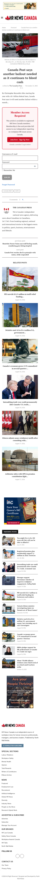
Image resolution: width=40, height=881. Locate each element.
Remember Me (9, 170)
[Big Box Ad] (20, 677)
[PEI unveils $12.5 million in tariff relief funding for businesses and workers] (20, 279)
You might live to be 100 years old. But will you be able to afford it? (26, 540)
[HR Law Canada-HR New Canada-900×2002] (20, 3)
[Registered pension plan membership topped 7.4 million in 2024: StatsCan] (8, 554)
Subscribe (5, 822)
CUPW (17, 191)
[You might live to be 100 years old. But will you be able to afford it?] (8, 541)
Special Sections (10, 751)
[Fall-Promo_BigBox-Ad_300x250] (20, 498)
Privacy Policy (6, 868)
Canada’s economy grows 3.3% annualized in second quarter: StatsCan (26, 636)
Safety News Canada (9, 836)
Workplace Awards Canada (11, 839)
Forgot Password (8, 184)
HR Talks (5, 842)
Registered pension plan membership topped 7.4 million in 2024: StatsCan (26, 553)
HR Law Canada (7, 832)
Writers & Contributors (9, 771)
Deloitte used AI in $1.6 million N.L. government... (20, 331)
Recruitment (6, 790)
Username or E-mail (9, 154)
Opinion (4, 765)
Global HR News (7, 797)
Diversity (4, 800)
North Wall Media (7, 846)
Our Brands (7, 829)
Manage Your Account (9, 825)
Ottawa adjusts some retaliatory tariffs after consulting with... (20, 439)
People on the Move (8, 807)
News (4, 780)
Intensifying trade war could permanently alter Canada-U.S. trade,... (20, 403)
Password (5, 162)
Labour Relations (7, 755)
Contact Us (7, 862)
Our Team (5, 865)
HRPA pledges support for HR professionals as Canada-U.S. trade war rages (27, 649)
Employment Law (7, 787)
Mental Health (6, 761)
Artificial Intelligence (8, 793)
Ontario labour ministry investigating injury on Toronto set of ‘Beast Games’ (27, 608)
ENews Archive (7, 775)
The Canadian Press (15, 86)
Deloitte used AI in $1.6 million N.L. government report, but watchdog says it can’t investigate (27, 622)
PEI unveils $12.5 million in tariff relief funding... (20, 295)
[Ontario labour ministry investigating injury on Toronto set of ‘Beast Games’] (8, 609)
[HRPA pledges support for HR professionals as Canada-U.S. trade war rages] (8, 650)
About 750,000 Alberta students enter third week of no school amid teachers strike (27, 664)
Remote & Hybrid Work (9, 810)
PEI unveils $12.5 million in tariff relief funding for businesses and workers (27, 595)
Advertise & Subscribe (13, 815)
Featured (13, 28)
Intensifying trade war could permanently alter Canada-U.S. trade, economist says (27, 566)
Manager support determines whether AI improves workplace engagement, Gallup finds (26, 580)
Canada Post (8, 191)
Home (4, 28)
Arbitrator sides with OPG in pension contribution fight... (20, 475)
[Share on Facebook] (25, 200)
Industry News (6, 803)
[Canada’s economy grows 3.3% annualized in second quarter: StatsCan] (20, 351)
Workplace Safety (7, 758)
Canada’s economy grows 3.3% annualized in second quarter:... (20, 367)
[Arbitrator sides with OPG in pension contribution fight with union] (20, 459)
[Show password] (35, 166)
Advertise (5, 818)
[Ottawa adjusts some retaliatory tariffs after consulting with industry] (20, 423)
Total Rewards (6, 768)
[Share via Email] (30, 200)
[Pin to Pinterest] (28, 200)
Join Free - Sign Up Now (20, 139)
